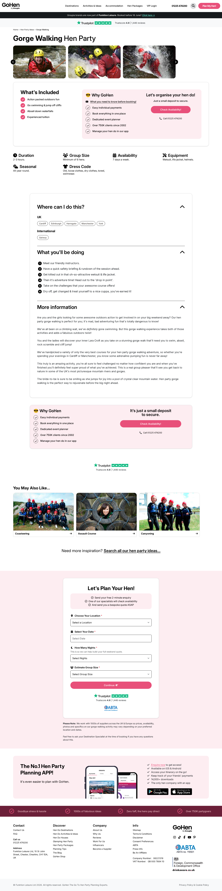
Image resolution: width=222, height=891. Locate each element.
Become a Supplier (102, 849)
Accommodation (114, 6)
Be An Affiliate (140, 852)
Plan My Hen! (209, 5)
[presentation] (13, 62)
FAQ (15, 834)
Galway (43, 237)
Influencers (98, 845)
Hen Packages (135, 6)
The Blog (57, 852)
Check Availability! (170, 109)
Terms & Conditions (142, 834)
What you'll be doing (60, 252)
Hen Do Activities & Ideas (65, 834)
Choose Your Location (88, 615)
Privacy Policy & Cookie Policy (194, 885)
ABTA (135, 845)
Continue (109, 685)
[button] (193, 6)
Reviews (97, 837)
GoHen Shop (59, 856)
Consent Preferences (143, 841)
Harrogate (71, 223)
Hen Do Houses (60, 837)
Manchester (87, 223)
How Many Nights (85, 647)
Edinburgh (56, 223)
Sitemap (137, 830)
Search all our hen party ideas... (132, 550)
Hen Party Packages (63, 845)
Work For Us (99, 841)
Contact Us (18, 830)
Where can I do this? (60, 207)
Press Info (138, 849)
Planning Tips (59, 849)
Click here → (148, 15)
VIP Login (152, 6)
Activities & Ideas (92, 6)
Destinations (72, 6)
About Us (97, 830)
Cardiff (42, 223)
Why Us (97, 834)
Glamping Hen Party (63, 841)
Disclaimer (138, 837)
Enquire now (158, 764)
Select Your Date (85, 631)
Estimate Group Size (87, 667)
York (101, 223)
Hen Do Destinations (63, 830)
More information (57, 307)
